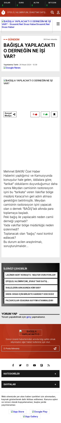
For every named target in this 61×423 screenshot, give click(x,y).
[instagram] (27, 365)
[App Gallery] (30, 416)
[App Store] (17, 411)
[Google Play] (40, 411)
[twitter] (20, 365)
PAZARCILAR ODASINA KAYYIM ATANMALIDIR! (29, 300)
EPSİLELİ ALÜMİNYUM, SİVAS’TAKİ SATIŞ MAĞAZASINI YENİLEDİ (26, 281)
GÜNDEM (13, 39)
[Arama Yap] (51, 12)
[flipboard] (41, 365)
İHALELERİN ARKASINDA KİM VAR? (23, 287)
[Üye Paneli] (57, 12)
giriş (28, 316)
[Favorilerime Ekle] (54, 114)
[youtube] (34, 365)
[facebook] (13, 365)
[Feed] (48, 365)
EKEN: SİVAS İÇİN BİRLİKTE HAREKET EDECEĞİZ (30, 294)
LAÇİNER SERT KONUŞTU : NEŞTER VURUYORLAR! (31, 275)
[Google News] (12, 67)
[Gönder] (56, 348)
